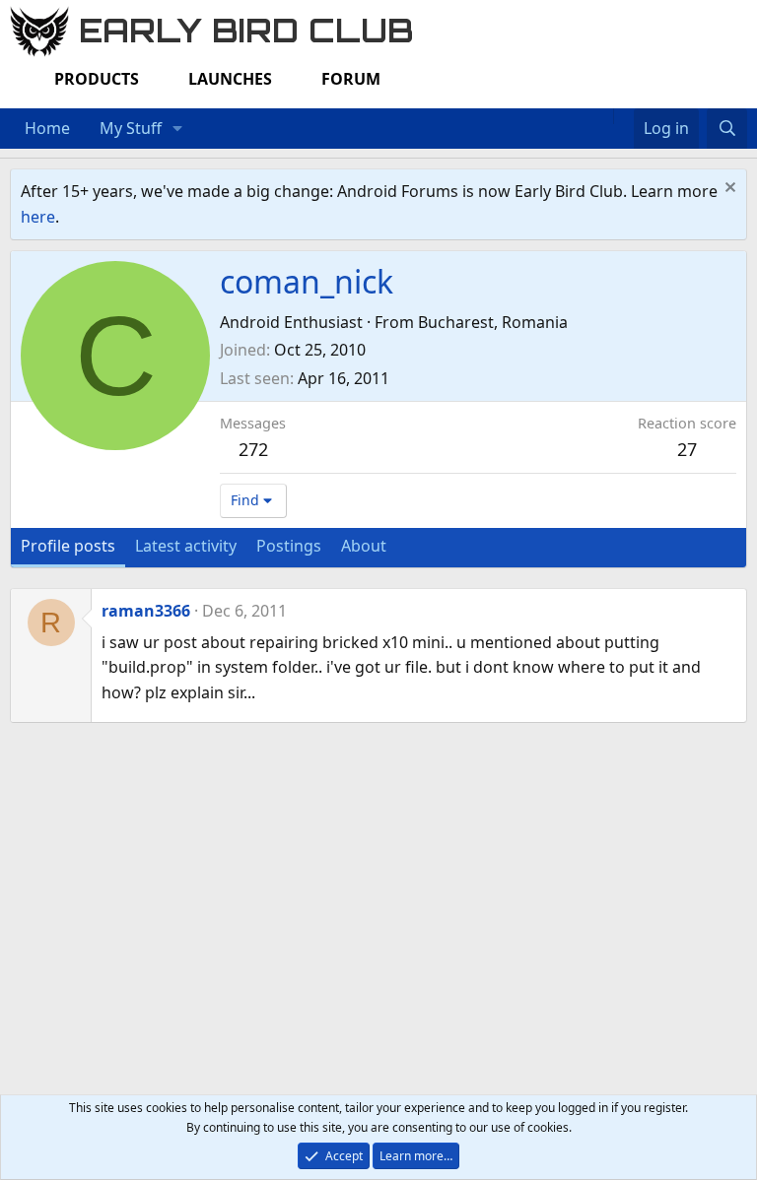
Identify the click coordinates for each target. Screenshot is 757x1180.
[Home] (603, 116)
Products (96, 79)
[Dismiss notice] (728, 189)
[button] (178, 129)
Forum (350, 79)
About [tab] (363, 546)
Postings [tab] (288, 546)
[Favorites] (623, 116)
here (38, 217)
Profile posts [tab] (68, 546)
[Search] (727, 129)
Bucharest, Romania (493, 322)
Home (47, 128)
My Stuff (131, 128)
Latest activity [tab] (186, 546)
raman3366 (146, 611)
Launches (230, 79)
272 (253, 449)
